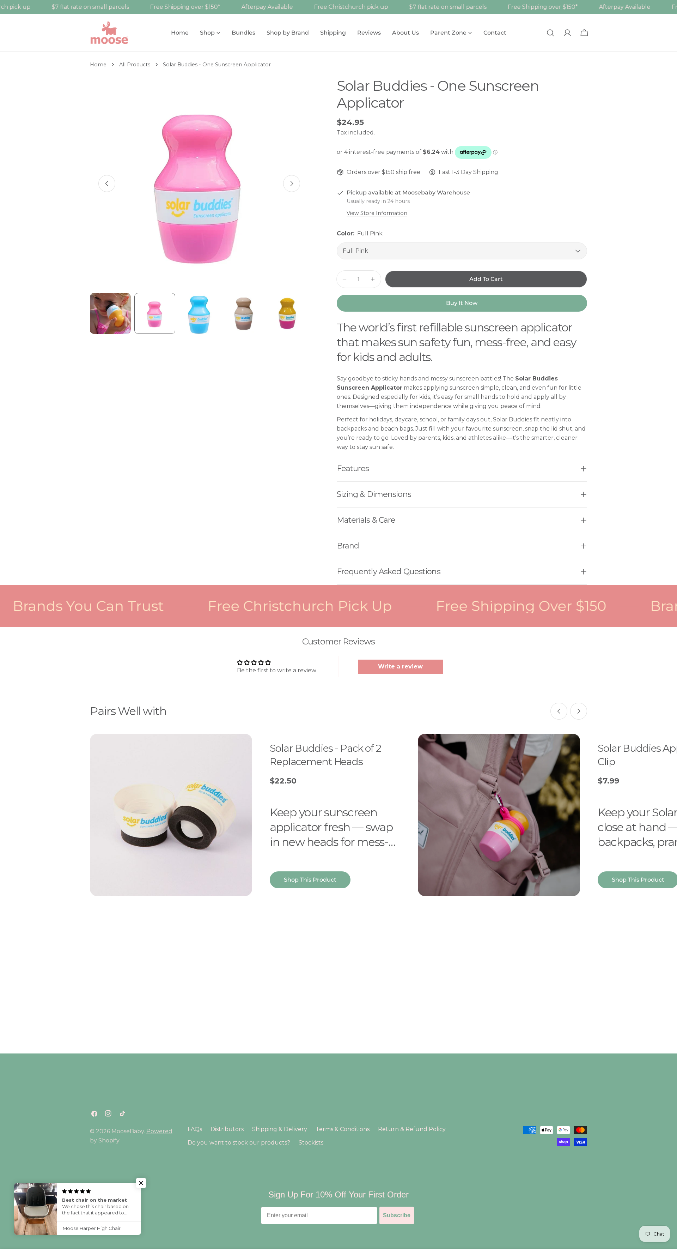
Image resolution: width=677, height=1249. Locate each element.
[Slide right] (291, 183)
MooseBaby (127, 1131)
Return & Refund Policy (412, 1129)
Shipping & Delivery (279, 1129)
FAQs (195, 1129)
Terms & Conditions (343, 1129)
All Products (134, 64)
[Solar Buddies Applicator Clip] (499, 815)
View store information (377, 213)
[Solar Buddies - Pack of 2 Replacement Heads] (171, 815)
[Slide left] (106, 183)
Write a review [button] (400, 666)
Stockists (311, 1142)
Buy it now (461, 303)
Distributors (227, 1129)
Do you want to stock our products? (239, 1142)
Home (98, 64)
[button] (141, 1183)
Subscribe (396, 1215)
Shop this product (310, 879)
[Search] (550, 33)
